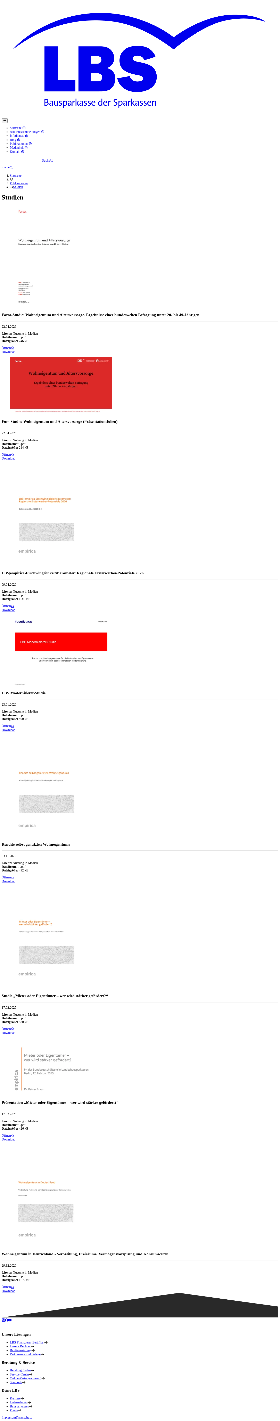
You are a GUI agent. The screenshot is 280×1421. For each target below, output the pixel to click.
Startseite (16, 128)
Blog (13, 139)
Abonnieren (31, 160)
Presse (14, 1410)
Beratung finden (20, 1370)
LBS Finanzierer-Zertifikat (27, 1342)
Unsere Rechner (20, 1346)
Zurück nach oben (16, 1325)
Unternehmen (18, 1402)
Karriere (15, 1398)
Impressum (9, 1417)
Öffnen (6, 348)
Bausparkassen (19, 1406)
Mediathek (17, 147)
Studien (18, 187)
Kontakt (15, 151)
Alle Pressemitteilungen (25, 131)
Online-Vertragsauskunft (25, 1378)
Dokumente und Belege (25, 1354)
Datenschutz (24, 1417)
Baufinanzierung (20, 1350)
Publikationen (19, 143)
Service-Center (19, 1374)
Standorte (16, 1382)
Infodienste (17, 135)
